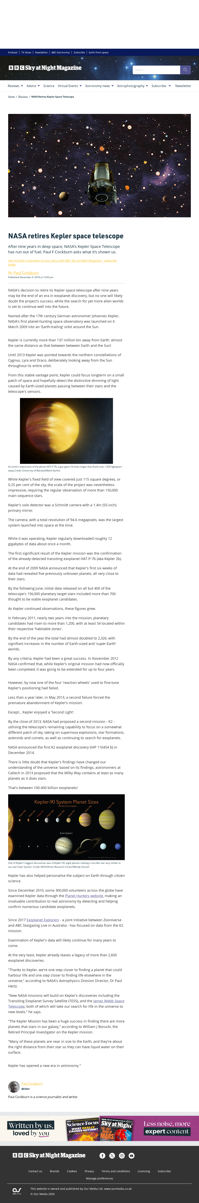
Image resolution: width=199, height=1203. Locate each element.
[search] (185, 69)
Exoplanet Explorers (43, 920)
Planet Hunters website (84, 895)
